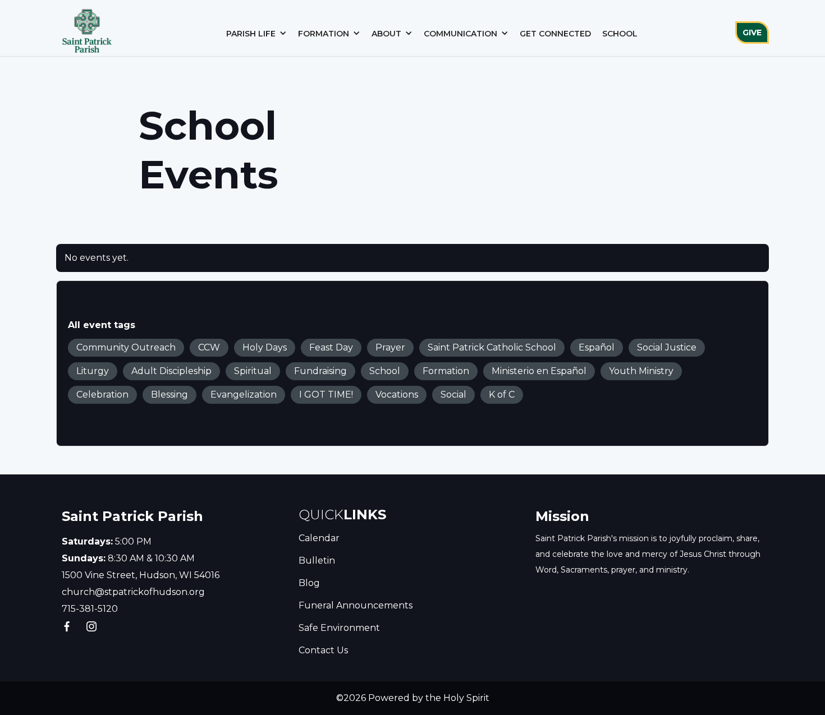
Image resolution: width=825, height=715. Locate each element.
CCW (209, 347)
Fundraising (320, 371)
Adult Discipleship (171, 371)
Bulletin (317, 560)
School (620, 34)
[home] (87, 28)
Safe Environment (339, 627)
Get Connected (555, 34)
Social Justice (666, 347)
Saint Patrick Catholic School (492, 347)
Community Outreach (126, 347)
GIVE (752, 32)
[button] (256, 33)
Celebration (102, 394)
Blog (309, 583)
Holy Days (264, 347)
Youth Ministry (641, 371)
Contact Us (323, 650)
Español (597, 347)
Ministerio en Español (539, 371)
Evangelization (243, 394)
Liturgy (92, 371)
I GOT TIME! (326, 394)
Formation (446, 371)
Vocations (396, 394)
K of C (502, 394)
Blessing (169, 394)
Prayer (390, 347)
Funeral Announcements (355, 605)
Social (453, 394)
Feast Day (331, 347)
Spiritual (253, 371)
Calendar (319, 538)
